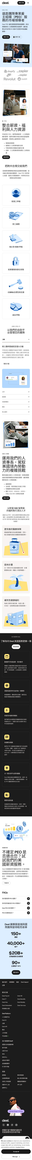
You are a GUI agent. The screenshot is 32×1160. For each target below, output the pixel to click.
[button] (16, 339)
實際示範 (17, 37)
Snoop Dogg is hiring (16, 1111)
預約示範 (21, 2)
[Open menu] (28, 3)
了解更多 (6, 883)
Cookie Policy (20, 1147)
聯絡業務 (6, 157)
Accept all (16, 1151)
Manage (15, 1156)
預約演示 (16, 972)
